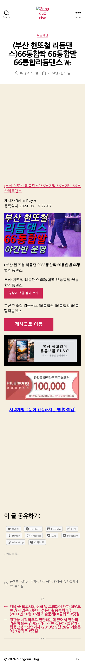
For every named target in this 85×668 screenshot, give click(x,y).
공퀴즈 (14, 581)
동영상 (24, 581)
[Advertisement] (42, 136)
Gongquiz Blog (28, 659)
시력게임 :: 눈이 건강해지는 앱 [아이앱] (42, 410)
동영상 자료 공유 (41, 581)
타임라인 (42, 35)
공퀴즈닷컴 (31, 73)
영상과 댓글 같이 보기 (23, 293)
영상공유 (59, 581)
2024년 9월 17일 (59, 73)
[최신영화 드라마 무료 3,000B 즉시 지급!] (42, 385)
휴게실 (18, 586)
